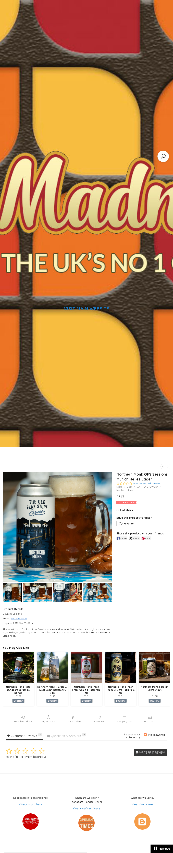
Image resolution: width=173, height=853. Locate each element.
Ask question (154, 483)
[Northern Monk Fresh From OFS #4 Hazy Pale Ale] (86, 667)
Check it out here (30, 804)
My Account (48, 721)
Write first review (152, 752)
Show (162, 849)
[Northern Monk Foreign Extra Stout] (154, 667)
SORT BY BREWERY (147, 486)
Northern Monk (124, 490)
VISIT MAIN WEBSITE (86, 308)
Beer (129, 486)
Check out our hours (86, 808)
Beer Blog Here (142, 804)
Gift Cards (150, 721)
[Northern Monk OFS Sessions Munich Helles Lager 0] (12, 592)
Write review (139, 483)
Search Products (23, 721)
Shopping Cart (124, 721)
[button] (127, 523)
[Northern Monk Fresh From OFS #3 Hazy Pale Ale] (120, 667)
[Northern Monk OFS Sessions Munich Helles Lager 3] (97, 592)
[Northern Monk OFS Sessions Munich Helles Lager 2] (67, 592)
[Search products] (163, 156)
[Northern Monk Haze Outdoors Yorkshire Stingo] (18, 667)
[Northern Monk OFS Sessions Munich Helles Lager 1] (37, 592)
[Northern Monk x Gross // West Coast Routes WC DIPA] (52, 667)
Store (119, 486)
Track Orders (74, 721)
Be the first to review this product (26, 756)
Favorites (99, 721)
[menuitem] (163, 466)
